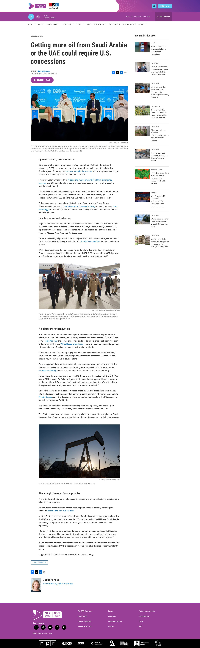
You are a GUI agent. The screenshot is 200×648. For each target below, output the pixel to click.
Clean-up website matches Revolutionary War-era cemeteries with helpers (160, 135)
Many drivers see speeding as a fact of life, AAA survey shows (159, 156)
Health (153, 43)
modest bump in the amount (79, 171)
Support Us (114, 24)
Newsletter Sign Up (84, 626)
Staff (140, 626)
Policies (111, 626)
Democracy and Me (115, 621)
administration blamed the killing (80, 206)
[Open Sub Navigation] (35, 24)
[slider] (41, 17)
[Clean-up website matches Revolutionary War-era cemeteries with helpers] (142, 131)
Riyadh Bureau (45, 396)
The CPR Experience (85, 611)
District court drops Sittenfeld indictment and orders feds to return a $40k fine (159, 70)
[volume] (38, 16)
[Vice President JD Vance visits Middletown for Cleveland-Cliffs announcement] (142, 197)
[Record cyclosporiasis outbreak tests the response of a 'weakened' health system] (142, 174)
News (30, 24)
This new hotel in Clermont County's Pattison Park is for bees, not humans (158, 113)
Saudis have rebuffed (90, 241)
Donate (165, 6)
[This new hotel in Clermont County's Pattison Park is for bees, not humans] (142, 110)
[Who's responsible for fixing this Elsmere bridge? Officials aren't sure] (142, 219)
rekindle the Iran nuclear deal (60, 510)
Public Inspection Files (147, 611)
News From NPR (37, 36)
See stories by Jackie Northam (58, 583)
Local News (155, 63)
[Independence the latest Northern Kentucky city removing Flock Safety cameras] (142, 88)
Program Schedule (84, 621)
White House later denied (71, 343)
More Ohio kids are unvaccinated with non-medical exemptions (158, 50)
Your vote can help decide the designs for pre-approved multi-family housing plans (160, 243)
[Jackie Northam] (36, 585)
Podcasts (67, 24)
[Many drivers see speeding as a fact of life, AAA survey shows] (142, 154)
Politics (153, 192)
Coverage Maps (144, 616)
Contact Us (112, 616)
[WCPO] (112, 643)
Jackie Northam (44, 71)
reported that (52, 340)
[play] (31, 17)
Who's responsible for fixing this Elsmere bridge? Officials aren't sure (160, 222)
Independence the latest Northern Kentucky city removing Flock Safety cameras (160, 92)
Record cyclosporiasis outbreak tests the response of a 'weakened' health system (160, 178)
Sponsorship (129, 24)
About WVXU (82, 616)
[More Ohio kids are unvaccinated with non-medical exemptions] (142, 47)
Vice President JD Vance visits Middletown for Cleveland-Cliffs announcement (158, 201)
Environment (155, 106)
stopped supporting (47, 370)
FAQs (141, 621)
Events (110, 611)
